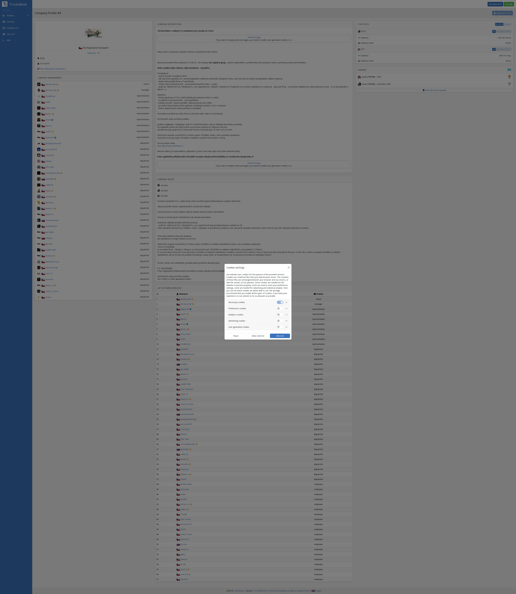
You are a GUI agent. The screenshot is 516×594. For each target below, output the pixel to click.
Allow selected (258, 336)
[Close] (289, 267)
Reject (236, 336)
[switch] (280, 308)
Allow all (280, 336)
